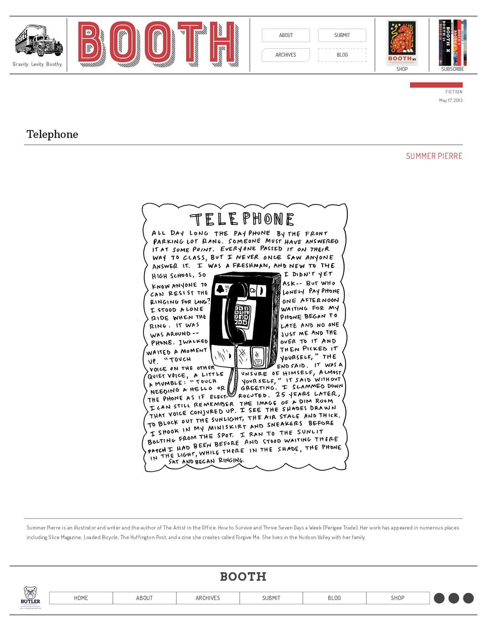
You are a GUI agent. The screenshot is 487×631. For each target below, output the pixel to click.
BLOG (334, 597)
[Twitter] (453, 598)
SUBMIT (271, 597)
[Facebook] (439, 598)
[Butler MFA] (30, 597)
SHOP (398, 597)
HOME (81, 597)
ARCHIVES (208, 597)
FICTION (454, 91)
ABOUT (144, 597)
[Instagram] (468, 598)
